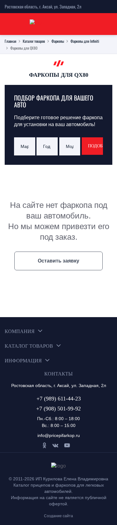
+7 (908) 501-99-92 (58, 408)
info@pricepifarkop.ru (58, 435)
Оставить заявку (58, 260)
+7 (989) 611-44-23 (59, 398)
